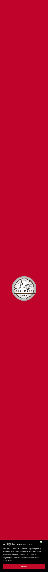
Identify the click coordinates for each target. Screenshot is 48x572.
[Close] (43, 542)
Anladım (24, 567)
